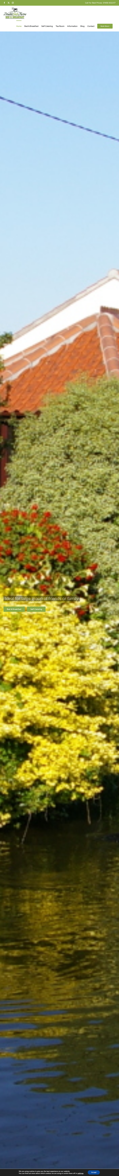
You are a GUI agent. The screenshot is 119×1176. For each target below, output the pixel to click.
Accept (93, 1172)
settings (80, 1173)
